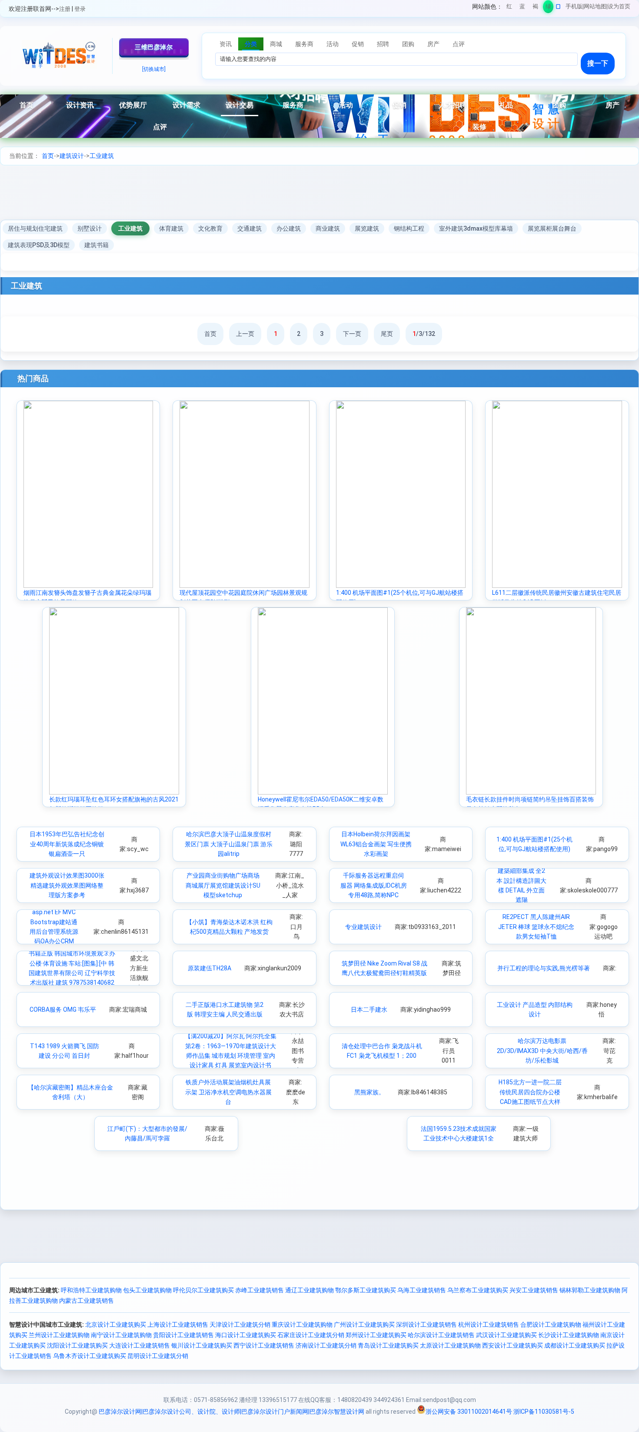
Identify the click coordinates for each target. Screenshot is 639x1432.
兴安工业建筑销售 (533, 1290)
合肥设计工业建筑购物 (550, 1324)
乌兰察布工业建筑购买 (477, 1290)
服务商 (293, 105)
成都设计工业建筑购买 (574, 1345)
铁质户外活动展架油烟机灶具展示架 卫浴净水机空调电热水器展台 (228, 1092)
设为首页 (619, 6)
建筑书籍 (96, 244)
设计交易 (239, 105)
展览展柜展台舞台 (552, 228)
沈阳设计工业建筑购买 (77, 1345)
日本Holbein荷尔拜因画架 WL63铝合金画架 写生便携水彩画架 (376, 844)
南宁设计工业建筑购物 (121, 1334)
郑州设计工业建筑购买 (376, 1334)
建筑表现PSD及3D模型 (39, 244)
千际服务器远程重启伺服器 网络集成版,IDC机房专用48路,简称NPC (373, 885)
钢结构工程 (409, 228)
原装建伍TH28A (209, 968)
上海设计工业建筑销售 (177, 1324)
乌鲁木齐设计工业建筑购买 (89, 1355)
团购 (559, 105)
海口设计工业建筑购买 (245, 1334)
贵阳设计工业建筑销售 (183, 1334)
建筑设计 (72, 155)
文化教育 (210, 228)
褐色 (535, 8)
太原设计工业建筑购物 (450, 1345)
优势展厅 (133, 105)
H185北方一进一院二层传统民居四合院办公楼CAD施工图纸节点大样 (530, 1092)
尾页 (387, 333)
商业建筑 (328, 228)
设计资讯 (80, 105)
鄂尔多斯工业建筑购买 (365, 1290)
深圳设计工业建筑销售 (426, 1324)
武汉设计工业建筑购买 (506, 1334)
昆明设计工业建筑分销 (157, 1355)
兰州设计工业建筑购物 (59, 1334)
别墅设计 (89, 228)
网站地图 (595, 6)
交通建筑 (249, 228)
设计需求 (186, 105)
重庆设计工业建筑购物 (302, 1324)
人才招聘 (452, 105)
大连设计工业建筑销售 (139, 1345)
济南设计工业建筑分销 (326, 1345)
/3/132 (424, 333)
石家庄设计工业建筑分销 (310, 1334)
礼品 (506, 105)
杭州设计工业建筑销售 (488, 1324)
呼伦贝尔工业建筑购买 (203, 1290)
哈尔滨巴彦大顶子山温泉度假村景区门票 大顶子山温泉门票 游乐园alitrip (229, 844)
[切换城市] (154, 69)
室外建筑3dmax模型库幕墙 (476, 228)
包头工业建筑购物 (147, 1290)
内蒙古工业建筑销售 (86, 1300)
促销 (399, 105)
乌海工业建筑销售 (421, 1290)
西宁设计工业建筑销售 (263, 1345)
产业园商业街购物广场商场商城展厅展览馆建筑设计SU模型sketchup (223, 885)
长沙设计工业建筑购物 (568, 1334)
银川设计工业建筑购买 (201, 1345)
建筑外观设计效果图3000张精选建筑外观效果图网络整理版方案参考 (67, 885)
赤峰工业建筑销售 (259, 1290)
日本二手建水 (369, 1009)
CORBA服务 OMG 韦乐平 (63, 1009)
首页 (26, 105)
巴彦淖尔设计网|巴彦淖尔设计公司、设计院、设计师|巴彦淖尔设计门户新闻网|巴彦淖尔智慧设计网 (231, 1411)
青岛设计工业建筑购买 (388, 1345)
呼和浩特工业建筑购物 (91, 1290)
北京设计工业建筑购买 (115, 1324)
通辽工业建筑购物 (309, 1290)
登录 (80, 9)
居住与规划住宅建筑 (35, 228)
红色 (509, 8)
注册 (64, 9)
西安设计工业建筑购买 (512, 1345)
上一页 (245, 333)
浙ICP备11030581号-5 (543, 1411)
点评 (160, 127)
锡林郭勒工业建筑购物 (589, 1290)
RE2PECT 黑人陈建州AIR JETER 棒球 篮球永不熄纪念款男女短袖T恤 (536, 926)
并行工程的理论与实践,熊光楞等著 (543, 968)
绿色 (548, 8)
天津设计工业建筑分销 (240, 1324)
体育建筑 (171, 228)
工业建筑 (102, 155)
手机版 (574, 6)
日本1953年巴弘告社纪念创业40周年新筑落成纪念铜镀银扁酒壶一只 (67, 844)
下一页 (352, 333)
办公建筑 (288, 228)
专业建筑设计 (363, 926)
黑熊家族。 (369, 1092)
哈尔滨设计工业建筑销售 (441, 1334)
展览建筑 (367, 228)
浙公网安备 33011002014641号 (469, 1411)
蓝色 (522, 8)
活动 (346, 105)
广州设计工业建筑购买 (364, 1324)
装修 (479, 127)
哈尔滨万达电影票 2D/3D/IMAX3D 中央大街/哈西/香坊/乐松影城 (542, 1050)
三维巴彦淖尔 (154, 47)
